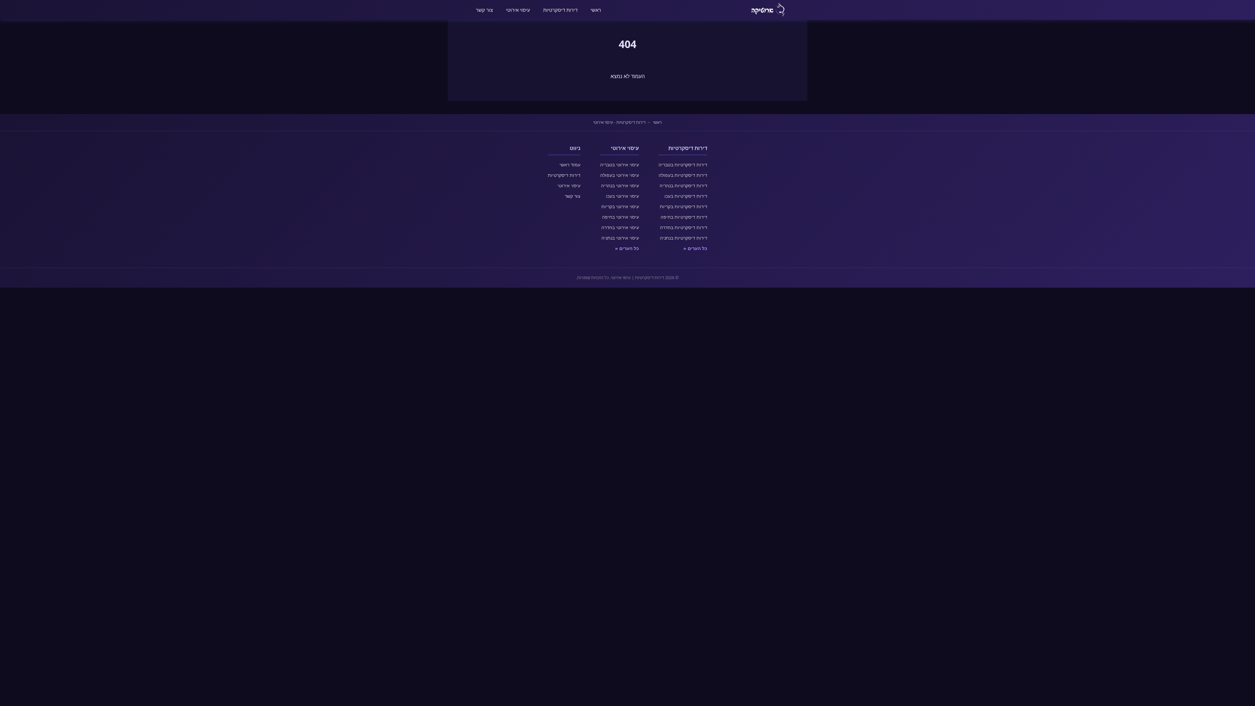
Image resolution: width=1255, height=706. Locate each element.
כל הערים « (695, 248)
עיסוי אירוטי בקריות (620, 206)
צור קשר (484, 10)
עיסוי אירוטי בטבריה (619, 164)
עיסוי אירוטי (518, 10)
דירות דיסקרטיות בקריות (683, 206)
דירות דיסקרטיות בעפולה (683, 175)
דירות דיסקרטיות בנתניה (683, 238)
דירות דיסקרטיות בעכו (685, 196)
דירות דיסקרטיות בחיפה (684, 217)
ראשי (596, 10)
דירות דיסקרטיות (560, 10)
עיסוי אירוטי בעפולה (619, 175)
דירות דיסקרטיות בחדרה (683, 227)
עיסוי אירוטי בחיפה (620, 217)
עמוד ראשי (570, 164)
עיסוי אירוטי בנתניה (620, 238)
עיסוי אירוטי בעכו (622, 196)
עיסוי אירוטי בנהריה (620, 185)
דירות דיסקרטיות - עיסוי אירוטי (619, 122)
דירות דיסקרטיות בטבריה (683, 164)
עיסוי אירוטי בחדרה (620, 227)
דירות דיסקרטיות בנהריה (683, 185)
